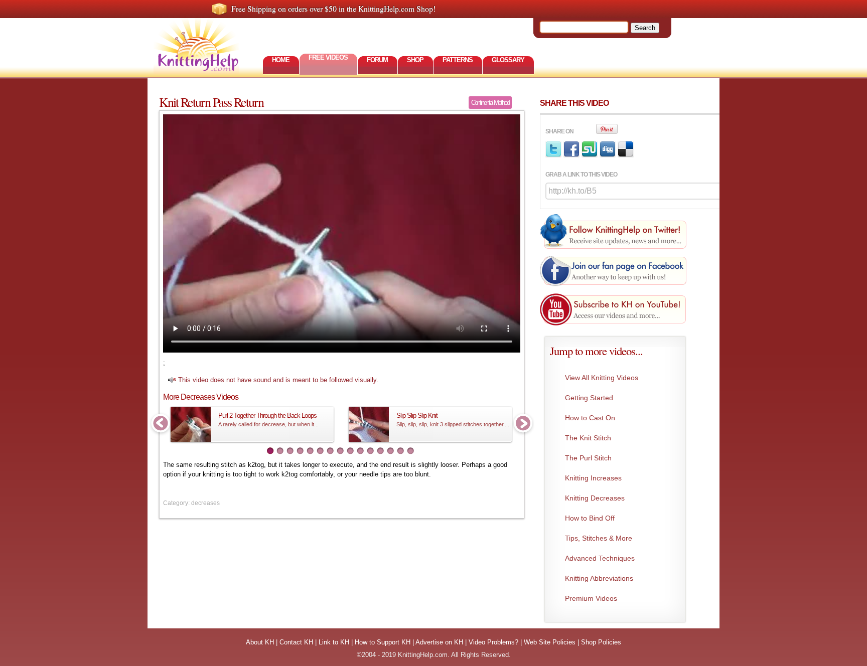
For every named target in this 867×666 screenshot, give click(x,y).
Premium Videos (591, 598)
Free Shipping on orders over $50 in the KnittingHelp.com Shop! (333, 9)
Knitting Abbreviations (599, 578)
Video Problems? (493, 642)
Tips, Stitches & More (598, 538)
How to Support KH (382, 642)
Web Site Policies (549, 642)
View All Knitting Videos (601, 378)
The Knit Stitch (588, 438)
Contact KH (296, 642)
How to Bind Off (590, 518)
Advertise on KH (439, 642)
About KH (260, 642)
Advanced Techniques (600, 558)
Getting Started (589, 398)
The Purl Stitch (588, 458)
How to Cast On (590, 418)
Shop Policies (601, 642)
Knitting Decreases (595, 498)
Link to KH (334, 642)
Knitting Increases (593, 478)
